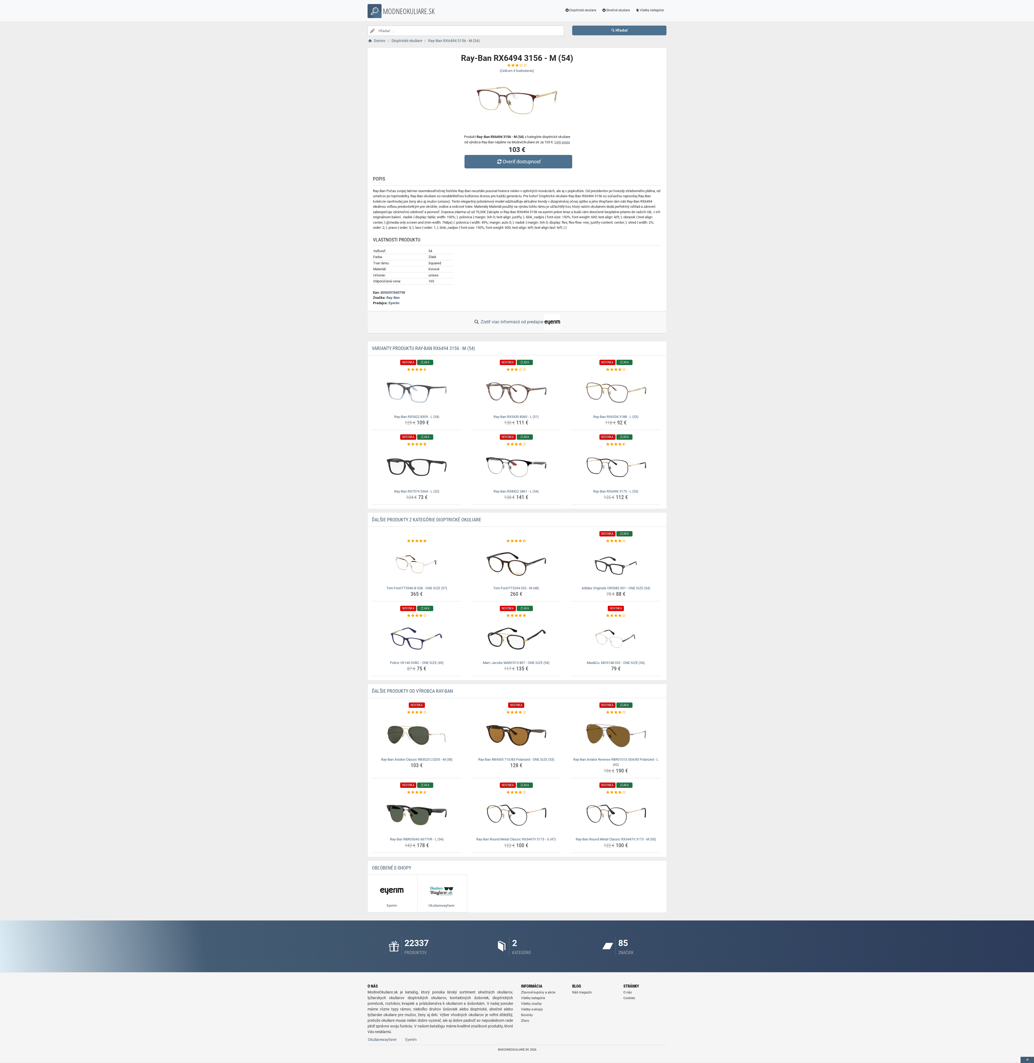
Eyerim (394, 303)
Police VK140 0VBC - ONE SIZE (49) (417, 663)
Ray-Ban (393, 298)
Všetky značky (531, 1004)
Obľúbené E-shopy (391, 868)
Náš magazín (582, 992)
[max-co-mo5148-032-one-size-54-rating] (616, 615)
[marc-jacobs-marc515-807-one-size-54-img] (516, 638)
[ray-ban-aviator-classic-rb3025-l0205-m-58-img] (417, 735)
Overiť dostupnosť (522, 161)
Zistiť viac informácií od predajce (512, 321)
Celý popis (562, 142)
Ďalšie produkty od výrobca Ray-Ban (412, 691)
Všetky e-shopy (532, 1009)
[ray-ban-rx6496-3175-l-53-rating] (616, 444)
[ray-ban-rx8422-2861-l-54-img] (516, 467)
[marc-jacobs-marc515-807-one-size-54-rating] (516, 615)
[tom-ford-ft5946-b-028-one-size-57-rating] (417, 541)
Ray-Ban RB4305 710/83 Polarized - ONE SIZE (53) (516, 759)
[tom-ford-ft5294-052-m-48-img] (516, 564)
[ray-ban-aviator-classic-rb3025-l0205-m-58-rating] (417, 712)
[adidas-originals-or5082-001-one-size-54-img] (616, 564)
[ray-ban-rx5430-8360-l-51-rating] (516, 369)
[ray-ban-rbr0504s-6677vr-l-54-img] (417, 815)
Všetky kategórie (652, 10)
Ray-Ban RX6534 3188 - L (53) (615, 417)
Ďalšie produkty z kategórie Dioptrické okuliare (426, 519)
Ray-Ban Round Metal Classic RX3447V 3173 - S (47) (516, 839)
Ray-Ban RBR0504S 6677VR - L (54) (417, 839)
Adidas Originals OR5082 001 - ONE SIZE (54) (616, 588)
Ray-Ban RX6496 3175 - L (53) (615, 491)
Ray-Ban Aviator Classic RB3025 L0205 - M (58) (417, 759)
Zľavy (525, 1021)
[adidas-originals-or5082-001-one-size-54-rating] (616, 541)
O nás (627, 992)
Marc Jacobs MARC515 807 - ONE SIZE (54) (516, 663)
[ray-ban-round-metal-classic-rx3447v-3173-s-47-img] (516, 815)
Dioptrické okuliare (582, 10)
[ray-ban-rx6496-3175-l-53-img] (616, 467)
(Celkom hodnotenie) (517, 71)
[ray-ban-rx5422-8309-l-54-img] (417, 392)
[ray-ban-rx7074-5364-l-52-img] (417, 467)
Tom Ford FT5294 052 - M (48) (516, 588)
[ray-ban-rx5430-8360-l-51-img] (516, 392)
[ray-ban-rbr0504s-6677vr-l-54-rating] (417, 792)
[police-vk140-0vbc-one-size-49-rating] (417, 615)
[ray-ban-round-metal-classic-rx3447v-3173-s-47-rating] (516, 792)
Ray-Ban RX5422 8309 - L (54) (416, 417)
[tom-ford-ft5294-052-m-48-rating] (516, 541)
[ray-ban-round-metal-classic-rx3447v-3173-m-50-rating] (616, 792)
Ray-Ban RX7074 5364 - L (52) (416, 491)
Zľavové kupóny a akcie (538, 992)
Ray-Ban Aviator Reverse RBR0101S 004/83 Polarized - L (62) (615, 762)
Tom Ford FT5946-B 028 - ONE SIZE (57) (416, 588)
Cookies (629, 998)
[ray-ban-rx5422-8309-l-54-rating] (417, 369)
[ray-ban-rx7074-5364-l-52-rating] (417, 444)
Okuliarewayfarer (382, 1039)
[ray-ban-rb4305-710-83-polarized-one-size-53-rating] (516, 712)
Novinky (527, 1015)
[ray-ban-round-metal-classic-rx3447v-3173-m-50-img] (616, 815)
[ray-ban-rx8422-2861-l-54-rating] (516, 444)
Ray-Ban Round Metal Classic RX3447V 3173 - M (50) (616, 839)
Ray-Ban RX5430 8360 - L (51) (516, 417)
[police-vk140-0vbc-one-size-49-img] (417, 638)
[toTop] (1027, 1060)
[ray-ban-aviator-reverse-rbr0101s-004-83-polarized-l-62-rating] (616, 712)
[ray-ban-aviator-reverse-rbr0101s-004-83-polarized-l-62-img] (616, 735)
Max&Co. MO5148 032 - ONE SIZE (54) (616, 663)
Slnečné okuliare (618, 10)
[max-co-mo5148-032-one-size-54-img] (616, 638)
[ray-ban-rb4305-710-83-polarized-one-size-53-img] (516, 735)
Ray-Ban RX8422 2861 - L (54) (516, 491)
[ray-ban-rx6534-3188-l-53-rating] (616, 369)
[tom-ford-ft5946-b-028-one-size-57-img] (417, 564)
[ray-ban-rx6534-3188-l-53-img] (616, 392)
